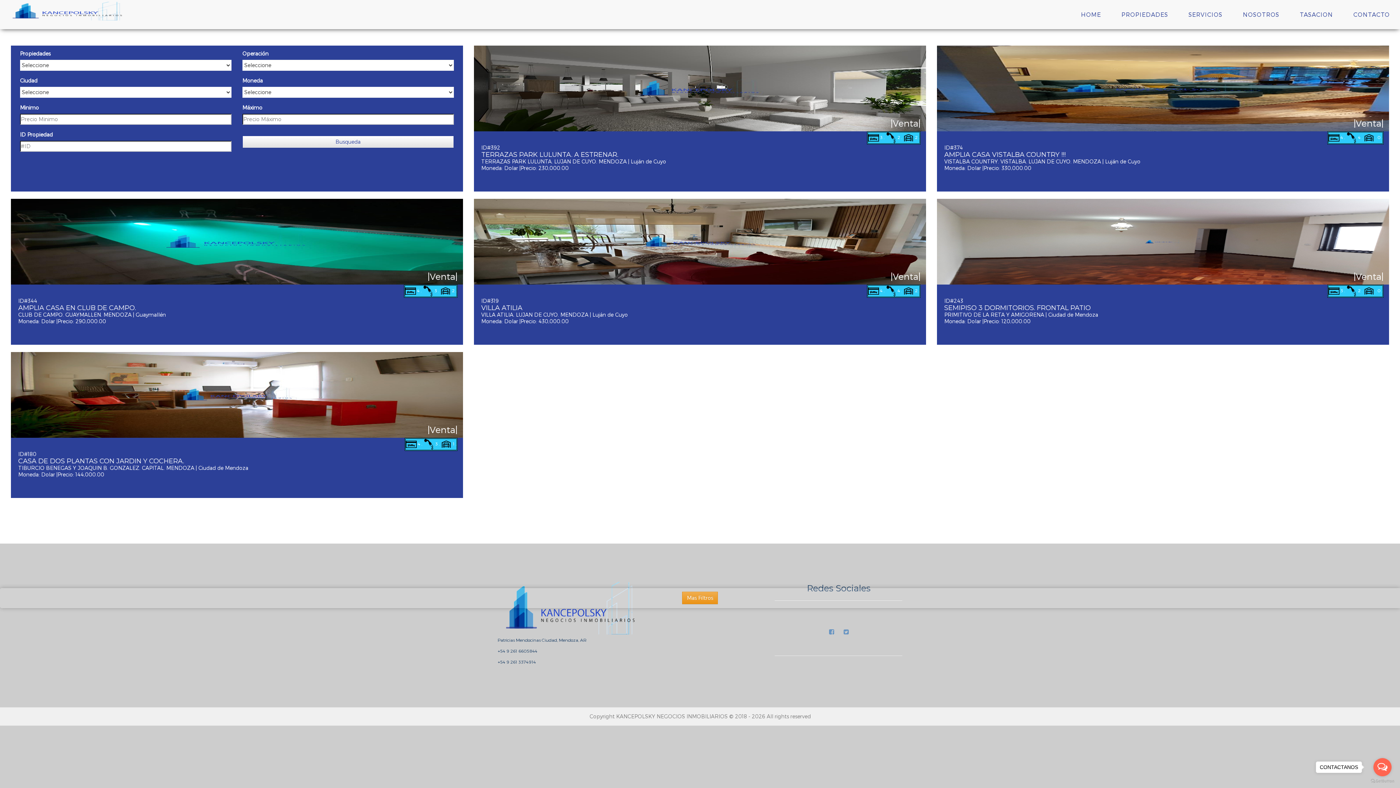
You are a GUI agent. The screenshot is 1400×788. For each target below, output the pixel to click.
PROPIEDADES (1144, 14)
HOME (1091, 14)
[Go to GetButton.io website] (1382, 781)
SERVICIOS (1205, 14)
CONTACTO (1371, 14)
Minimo (29, 107)
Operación (255, 53)
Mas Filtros (700, 598)
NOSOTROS (1261, 14)
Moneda (252, 80)
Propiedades (35, 53)
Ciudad (29, 80)
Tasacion (1316, 14)
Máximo (252, 107)
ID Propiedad (36, 134)
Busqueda (348, 142)
